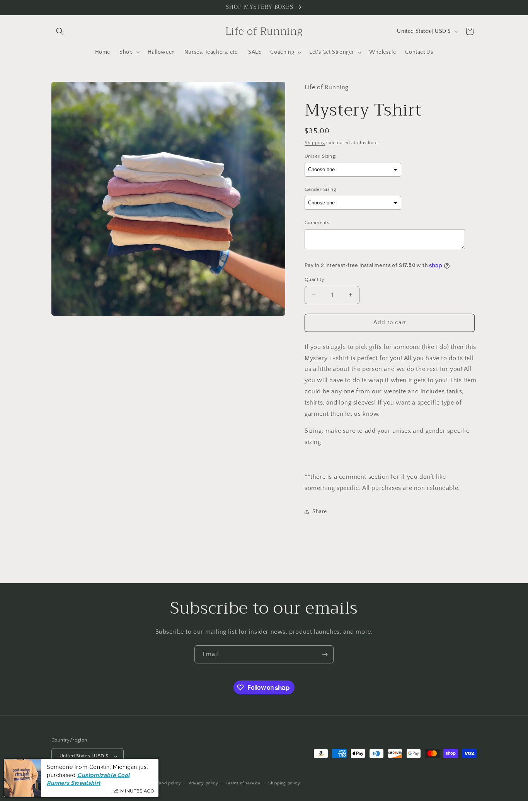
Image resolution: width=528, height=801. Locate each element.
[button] (59, 31)
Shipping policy (284, 783)
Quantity (314, 279)
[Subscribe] (324, 654)
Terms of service (243, 783)
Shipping (315, 142)
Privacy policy (203, 783)
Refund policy (166, 783)
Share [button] (319, 511)
